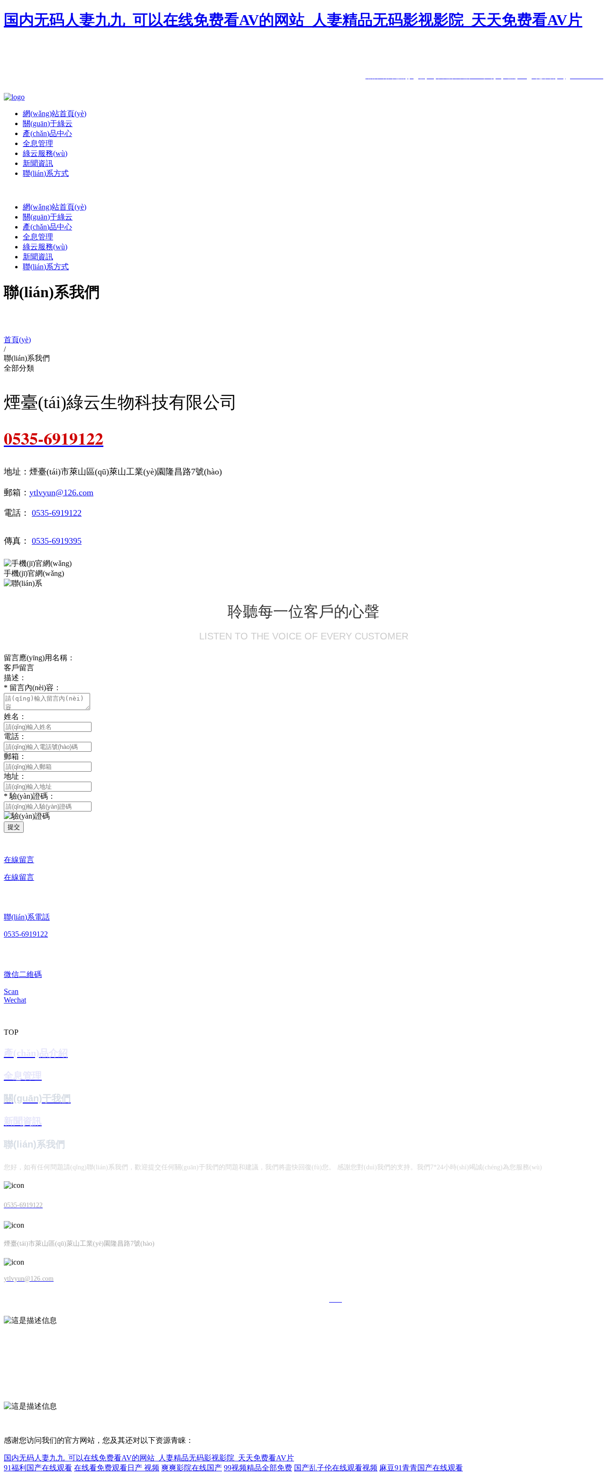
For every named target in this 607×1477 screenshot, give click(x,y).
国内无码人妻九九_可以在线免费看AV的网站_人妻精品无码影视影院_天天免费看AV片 (293, 19)
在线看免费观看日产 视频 (116, 1468)
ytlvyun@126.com (61, 492)
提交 (14, 826)
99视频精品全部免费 (258, 1468)
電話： (15, 736)
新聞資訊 (38, 163)
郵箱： (15, 756)
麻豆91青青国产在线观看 (421, 1468)
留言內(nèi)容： (32, 688)
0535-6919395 (57, 541)
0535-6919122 (57, 513)
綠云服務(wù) (45, 153)
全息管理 (38, 143)
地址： (15, 776)
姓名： (15, 716)
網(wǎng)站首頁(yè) (54, 113)
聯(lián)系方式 (46, 173)
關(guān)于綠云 (48, 123)
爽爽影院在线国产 (191, 1468)
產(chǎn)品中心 (47, 133)
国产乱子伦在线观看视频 (335, 1468)
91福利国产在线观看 (38, 1468)
